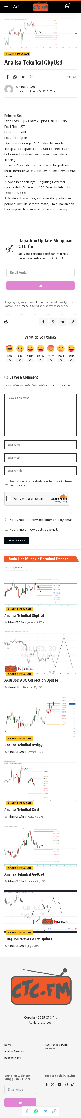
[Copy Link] (30, 77)
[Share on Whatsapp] (15, 77)
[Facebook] (46, 1085)
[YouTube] (59, 1085)
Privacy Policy (27, 305)
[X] (52, 1085)
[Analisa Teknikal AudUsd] (40, 847)
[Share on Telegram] (23, 77)
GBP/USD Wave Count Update (28, 938)
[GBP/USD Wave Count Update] (40, 911)
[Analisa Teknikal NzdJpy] (40, 717)
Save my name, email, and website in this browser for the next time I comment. (41, 483)
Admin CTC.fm (27, 86)
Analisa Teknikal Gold (21, 809)
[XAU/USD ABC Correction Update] (40, 653)
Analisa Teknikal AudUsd (24, 874)
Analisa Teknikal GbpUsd (24, 615)
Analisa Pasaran (17, 54)
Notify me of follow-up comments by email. (41, 520)
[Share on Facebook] (7, 77)
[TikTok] (72, 1085)
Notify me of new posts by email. (34, 529)
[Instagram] (66, 1085)
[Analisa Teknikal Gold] (40, 782)
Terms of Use (42, 301)
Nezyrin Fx (13, 687)
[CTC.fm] (40, 6)
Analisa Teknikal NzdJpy (23, 744)
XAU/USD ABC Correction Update (31, 680)
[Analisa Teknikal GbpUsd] (40, 588)
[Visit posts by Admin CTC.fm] (8, 89)
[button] (8, 6)
